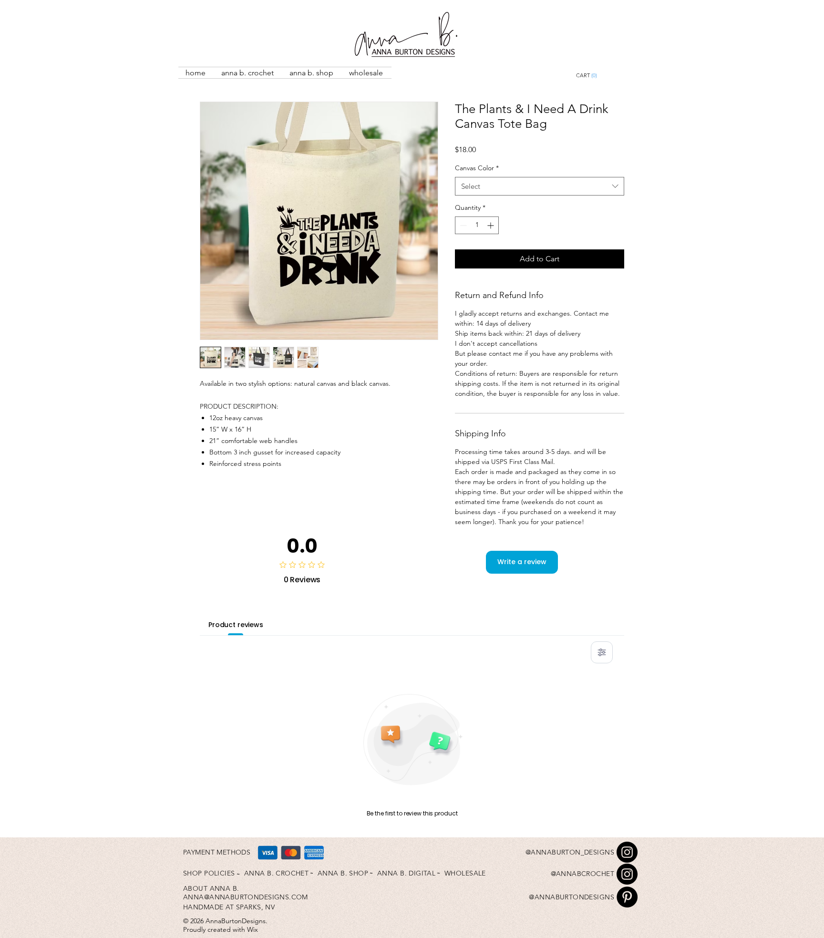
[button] (608, 75)
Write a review (521, 562)
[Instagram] (627, 852)
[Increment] (491, 225)
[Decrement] (462, 225)
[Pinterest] (627, 896)
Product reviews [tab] (235, 624)
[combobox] (539, 186)
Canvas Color (477, 168)
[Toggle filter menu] (602, 652)
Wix (252, 929)
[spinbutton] (476, 225)
